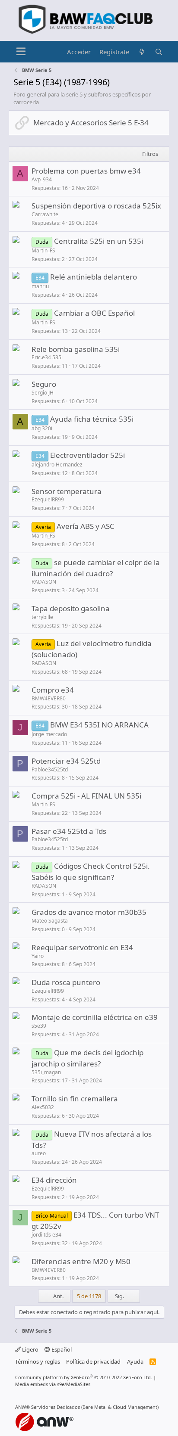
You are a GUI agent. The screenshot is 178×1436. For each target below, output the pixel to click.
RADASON (44, 581)
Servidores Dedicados (55, 1407)
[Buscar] (158, 52)
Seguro (44, 384)
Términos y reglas (37, 1361)
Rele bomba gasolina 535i (76, 349)
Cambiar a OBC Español (94, 313)
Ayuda (135, 1361)
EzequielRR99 (48, 499)
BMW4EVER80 (49, 698)
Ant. (58, 1296)
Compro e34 (53, 690)
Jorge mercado (49, 734)
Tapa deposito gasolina (71, 608)
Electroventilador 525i (87, 455)
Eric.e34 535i (47, 357)
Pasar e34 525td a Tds (69, 831)
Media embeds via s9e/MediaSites (52, 1384)
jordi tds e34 (46, 1234)
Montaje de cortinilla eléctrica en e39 (95, 1017)
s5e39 (39, 1025)
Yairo (38, 956)
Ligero (29, 1349)
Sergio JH (43, 392)
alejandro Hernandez (57, 464)
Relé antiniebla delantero (93, 277)
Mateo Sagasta (50, 920)
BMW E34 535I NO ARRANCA (99, 725)
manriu (40, 286)
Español (61, 1349)
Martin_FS (43, 250)
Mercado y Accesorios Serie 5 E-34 (91, 122)
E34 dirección (54, 1180)
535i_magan (46, 1072)
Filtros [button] (150, 154)
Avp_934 (42, 179)
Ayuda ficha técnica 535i (92, 419)
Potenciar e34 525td (66, 761)
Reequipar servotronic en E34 (82, 947)
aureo (39, 1153)
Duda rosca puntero (66, 982)
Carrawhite (45, 214)
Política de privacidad (93, 1361)
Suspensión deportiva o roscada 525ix (96, 206)
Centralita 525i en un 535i (98, 241)
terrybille (42, 617)
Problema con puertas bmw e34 (86, 171)
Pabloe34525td (50, 769)
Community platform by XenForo (83, 1377)
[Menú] (21, 51)
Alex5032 (43, 1107)
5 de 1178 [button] (89, 1296)
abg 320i (42, 428)
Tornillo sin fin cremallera (75, 1098)
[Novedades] (142, 52)
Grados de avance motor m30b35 (89, 912)
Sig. (120, 1296)
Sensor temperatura (67, 491)
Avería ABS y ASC (85, 526)
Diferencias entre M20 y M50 (81, 1261)
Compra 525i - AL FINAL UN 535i (86, 796)
